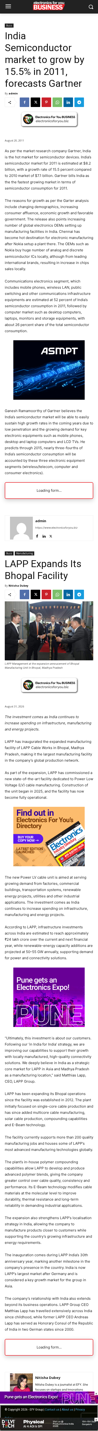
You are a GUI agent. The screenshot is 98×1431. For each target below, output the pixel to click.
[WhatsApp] (57, 102)
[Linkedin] (68, 102)
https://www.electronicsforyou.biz (56, 527)
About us (67, 1409)
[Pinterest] (46, 102)
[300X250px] (49, 398)
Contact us (52, 1409)
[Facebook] (24, 102)
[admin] (21, 528)
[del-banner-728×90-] (49, 1428)
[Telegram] (79, 102)
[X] (35, 102)
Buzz (9, 25)
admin (13, 93)
